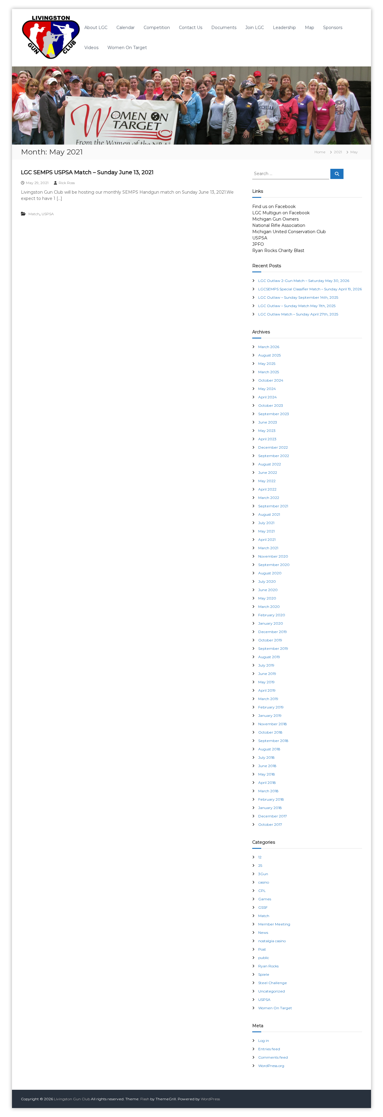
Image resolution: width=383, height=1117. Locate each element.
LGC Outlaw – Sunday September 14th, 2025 (298, 297)
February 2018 (271, 799)
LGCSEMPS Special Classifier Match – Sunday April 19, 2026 (310, 289)
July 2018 (266, 757)
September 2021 (273, 506)
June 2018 (267, 766)
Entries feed (269, 1049)
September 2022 (273, 455)
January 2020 (270, 623)
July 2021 (266, 522)
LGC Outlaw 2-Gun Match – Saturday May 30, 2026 (303, 280)
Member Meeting (274, 924)
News (263, 932)
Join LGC (254, 27)
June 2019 (267, 673)
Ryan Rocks (268, 966)
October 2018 (270, 732)
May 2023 (267, 430)
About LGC (95, 27)
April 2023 (267, 439)
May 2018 (266, 774)
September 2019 (273, 648)
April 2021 (267, 539)
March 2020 (269, 606)
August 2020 (270, 573)
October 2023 (270, 405)
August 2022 (269, 464)
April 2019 (267, 690)
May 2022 (267, 481)
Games (264, 899)
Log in (263, 1040)
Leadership (284, 27)
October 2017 (270, 824)
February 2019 (271, 707)
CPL (262, 890)
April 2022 (267, 489)
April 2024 (267, 397)
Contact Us (190, 27)
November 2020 (273, 556)
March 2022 (268, 497)
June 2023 (267, 422)
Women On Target (127, 47)
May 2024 (267, 388)
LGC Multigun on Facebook (281, 212)
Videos (91, 47)
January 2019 (270, 715)
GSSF (263, 907)
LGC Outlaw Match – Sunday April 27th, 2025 (298, 314)
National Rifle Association (278, 225)
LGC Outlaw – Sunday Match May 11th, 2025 (296, 305)
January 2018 (270, 807)
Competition (157, 27)
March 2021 (268, 548)
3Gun (263, 874)
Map (309, 27)
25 (260, 865)
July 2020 (267, 581)
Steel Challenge (272, 983)
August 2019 (269, 657)
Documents (223, 27)
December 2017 (272, 816)
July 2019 (266, 665)
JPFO (258, 244)
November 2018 (272, 724)
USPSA (48, 214)
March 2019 (268, 698)
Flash (144, 1099)
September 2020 (274, 564)
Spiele (263, 974)
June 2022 (267, 472)
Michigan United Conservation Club (289, 231)
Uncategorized (271, 991)
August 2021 (269, 514)
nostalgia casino (272, 941)
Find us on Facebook (274, 206)
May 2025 (266, 363)
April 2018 (267, 782)
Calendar (125, 27)
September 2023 (273, 414)
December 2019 (272, 631)
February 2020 (271, 615)
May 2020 (267, 598)
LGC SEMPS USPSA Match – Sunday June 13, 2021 (87, 172)
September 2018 (273, 740)
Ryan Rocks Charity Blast (278, 250)
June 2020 (268, 590)
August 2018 (269, 749)
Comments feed (273, 1057)
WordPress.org (271, 1065)
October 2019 (270, 640)
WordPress (210, 1099)
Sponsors (332, 27)
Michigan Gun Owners (275, 219)
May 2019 (266, 682)
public (263, 957)
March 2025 (268, 372)
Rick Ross (67, 182)
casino (263, 882)
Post (262, 949)
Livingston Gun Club (72, 1099)
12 (260, 857)
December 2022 (273, 447)
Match (33, 214)
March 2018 (268, 791)
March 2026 (268, 346)
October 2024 (270, 380)
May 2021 (266, 531)
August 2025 (269, 355)
